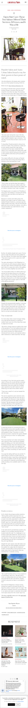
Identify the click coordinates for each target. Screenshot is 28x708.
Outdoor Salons (21, 612)
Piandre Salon (5, 614)
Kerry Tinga (5, 666)
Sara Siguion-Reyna (15, 27)
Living (12, 10)
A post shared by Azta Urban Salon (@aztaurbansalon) (14, 376)
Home (8, 10)
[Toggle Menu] (25, 2)
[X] (14, 32)
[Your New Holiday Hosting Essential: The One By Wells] (7, 631)
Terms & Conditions (20, 701)
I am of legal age (11, 704)
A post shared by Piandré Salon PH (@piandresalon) (14, 248)
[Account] (2, 2)
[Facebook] (12, 32)
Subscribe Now (14, 18)
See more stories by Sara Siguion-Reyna (13, 607)
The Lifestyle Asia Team (7, 643)
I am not (18, 704)
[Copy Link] (16, 32)
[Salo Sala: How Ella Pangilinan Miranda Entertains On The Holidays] (7, 652)
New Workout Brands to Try (16, 86)
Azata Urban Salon (11, 612)
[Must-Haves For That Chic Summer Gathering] (21, 652)
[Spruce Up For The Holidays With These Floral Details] (21, 631)
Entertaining (17, 10)
